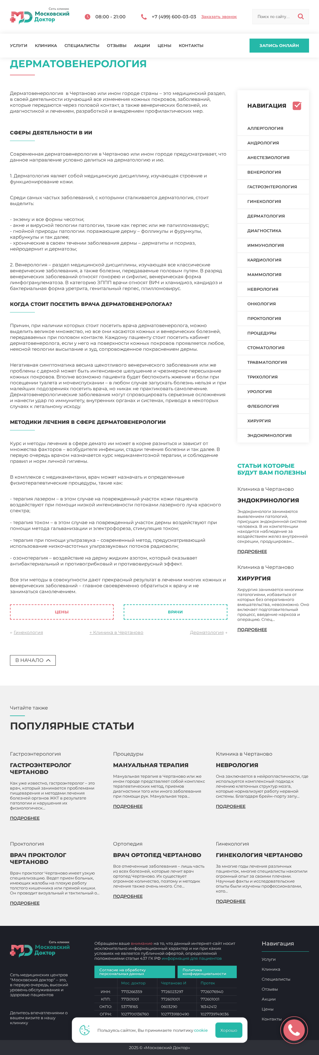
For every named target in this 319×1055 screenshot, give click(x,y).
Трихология (262, 376)
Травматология (267, 362)
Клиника (46, 46)
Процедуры (261, 333)
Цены (164, 46)
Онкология (261, 303)
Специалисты (81, 46)
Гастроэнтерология (272, 186)
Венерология (264, 172)
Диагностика (264, 230)
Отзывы (116, 46)
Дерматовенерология (104, 591)
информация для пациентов (192, 958)
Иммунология (265, 245)
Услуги (18, 46)
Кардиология (264, 259)
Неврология (263, 289)
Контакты (191, 46)
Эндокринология (269, 435)
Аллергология (265, 128)
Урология (259, 391)
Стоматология (266, 347)
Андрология (263, 142)
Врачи (175, 611)
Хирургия (259, 420)
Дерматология (207, 632)
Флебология (263, 406)
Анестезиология (268, 157)
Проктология (264, 318)
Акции (142, 46)
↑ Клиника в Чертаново (116, 632)
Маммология (264, 274)
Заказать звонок (219, 17)
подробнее (252, 551)
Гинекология (28, 632)
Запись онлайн (279, 45)
